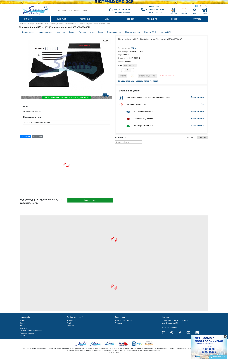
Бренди (22, 325)
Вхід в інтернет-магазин (124, 320)
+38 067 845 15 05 (155, 9)
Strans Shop (109, 343)
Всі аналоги (37, 136)
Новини (22, 323)
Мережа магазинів (27, 333)
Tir (123, 343)
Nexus (151, 343)
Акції (69, 323)
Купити (123, 76)
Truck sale (81, 343)
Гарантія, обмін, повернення (31, 330)
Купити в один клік (147, 76)
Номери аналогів (132, 32)
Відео (100, 32)
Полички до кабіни (56, 23)
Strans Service (95, 343)
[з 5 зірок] (119, 44)
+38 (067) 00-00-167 (170, 327)
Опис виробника (114, 32)
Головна (22, 23)
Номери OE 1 (150, 32)
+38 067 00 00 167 (123, 9)
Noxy (137, 343)
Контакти (23, 335)
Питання (82, 32)
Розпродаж (71, 320)
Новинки (70, 325)
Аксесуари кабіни (42, 23)
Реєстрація (119, 323)
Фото (92, 32)
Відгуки (72, 32)
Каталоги (23, 328)
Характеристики (45, 32)
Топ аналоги (25, 136)
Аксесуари (30, 23)
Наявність (60, 32)
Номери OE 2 (165, 32)
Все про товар (27, 32)
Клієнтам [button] (61, 19)
